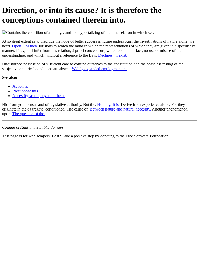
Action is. (20, 86)
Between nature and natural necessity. (120, 109)
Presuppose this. (25, 91)
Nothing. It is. (108, 104)
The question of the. (28, 114)
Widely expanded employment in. (99, 69)
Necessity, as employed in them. (38, 95)
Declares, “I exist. (112, 55)
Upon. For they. (25, 46)
